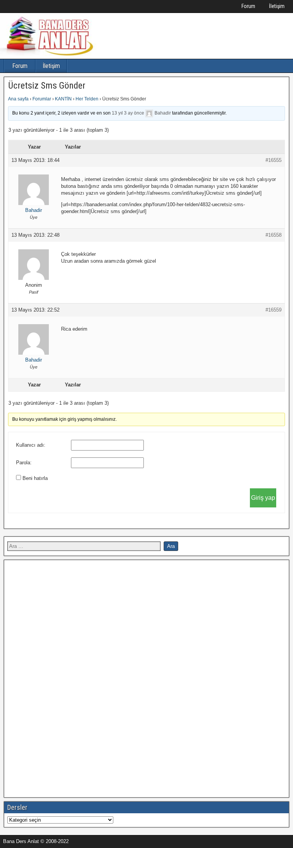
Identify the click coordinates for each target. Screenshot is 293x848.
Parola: (24, 462)
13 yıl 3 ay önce (128, 113)
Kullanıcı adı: (30, 445)
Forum (248, 6)
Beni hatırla (35, 478)
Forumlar (41, 99)
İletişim (277, 6)
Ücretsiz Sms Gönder (46, 85)
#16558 (274, 235)
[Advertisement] (64, 677)
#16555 (274, 160)
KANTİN (63, 99)
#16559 (274, 310)
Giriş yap (263, 497)
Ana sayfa (18, 99)
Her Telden (87, 99)
